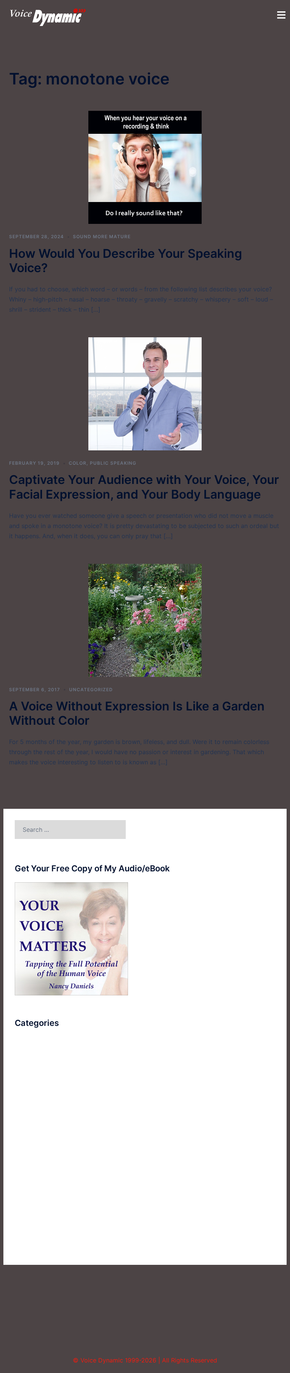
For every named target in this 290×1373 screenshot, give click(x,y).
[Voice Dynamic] (48, 16)
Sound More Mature (102, 236)
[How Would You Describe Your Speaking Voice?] (145, 167)
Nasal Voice (31, 1145)
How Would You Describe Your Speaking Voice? (125, 260)
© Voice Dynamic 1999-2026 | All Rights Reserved (145, 1360)
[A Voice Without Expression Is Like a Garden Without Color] (145, 619)
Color (77, 463)
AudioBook (30, 1048)
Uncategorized (91, 689)
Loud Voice (31, 1131)
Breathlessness (36, 1061)
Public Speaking (113, 463)
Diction (25, 1117)
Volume (25, 1242)
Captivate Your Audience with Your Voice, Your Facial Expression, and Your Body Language (144, 486)
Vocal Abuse (32, 1228)
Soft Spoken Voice (41, 1187)
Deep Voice (31, 1089)
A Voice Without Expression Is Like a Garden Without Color (137, 713)
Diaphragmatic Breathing (50, 1103)
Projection (29, 1159)
